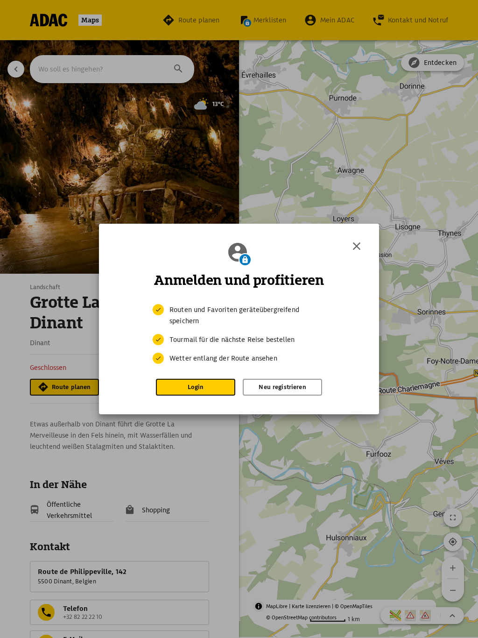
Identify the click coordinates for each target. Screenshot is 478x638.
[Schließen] (356, 246)
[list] (239, 334)
